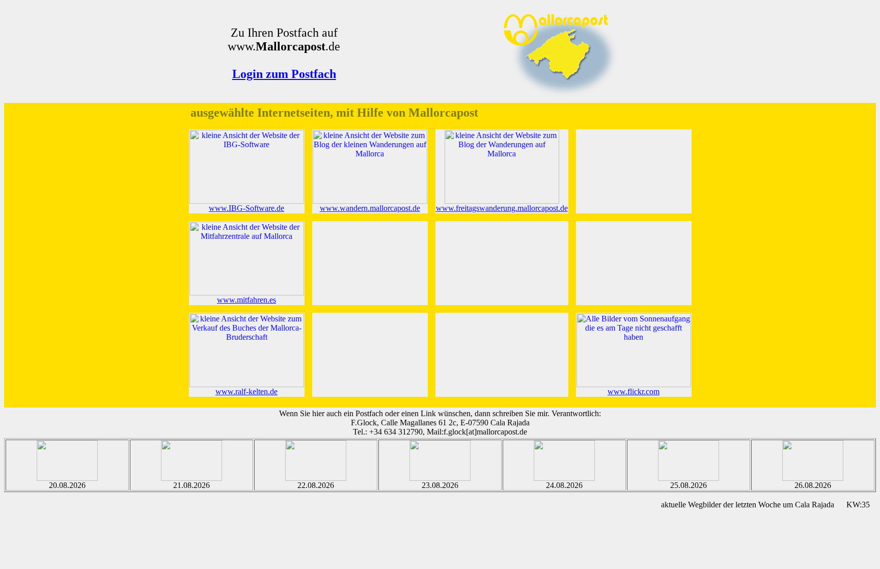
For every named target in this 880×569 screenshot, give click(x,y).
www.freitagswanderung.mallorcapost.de (502, 208)
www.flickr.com (633, 391)
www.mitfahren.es (246, 299)
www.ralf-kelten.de (246, 391)
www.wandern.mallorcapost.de (370, 208)
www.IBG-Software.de (246, 208)
